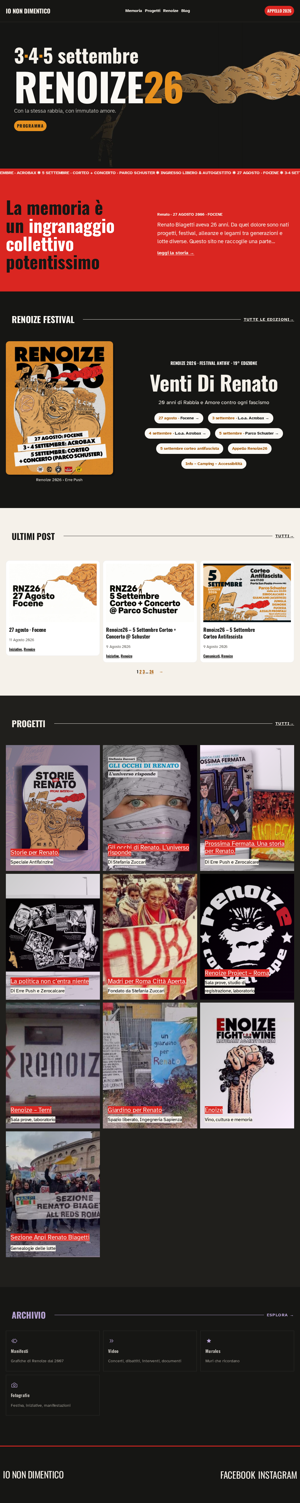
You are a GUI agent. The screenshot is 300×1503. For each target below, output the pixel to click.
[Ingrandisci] (105, 349)
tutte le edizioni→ (269, 319)
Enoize (214, 1110)
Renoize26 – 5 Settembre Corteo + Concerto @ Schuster (141, 633)
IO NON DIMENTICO (28, 10)
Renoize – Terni (31, 1110)
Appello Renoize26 (249, 448)
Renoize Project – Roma (237, 973)
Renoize (29, 649)
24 (151, 671)
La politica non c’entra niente (50, 981)
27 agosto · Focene (27, 629)
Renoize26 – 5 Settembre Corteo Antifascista (229, 633)
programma (30, 126)
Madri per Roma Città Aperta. (147, 981)
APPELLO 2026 (279, 11)
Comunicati (211, 656)
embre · (240, 418)
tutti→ (284, 535)
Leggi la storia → (175, 253)
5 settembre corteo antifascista (189, 448)
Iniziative (15, 649)
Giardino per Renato (135, 1110)
